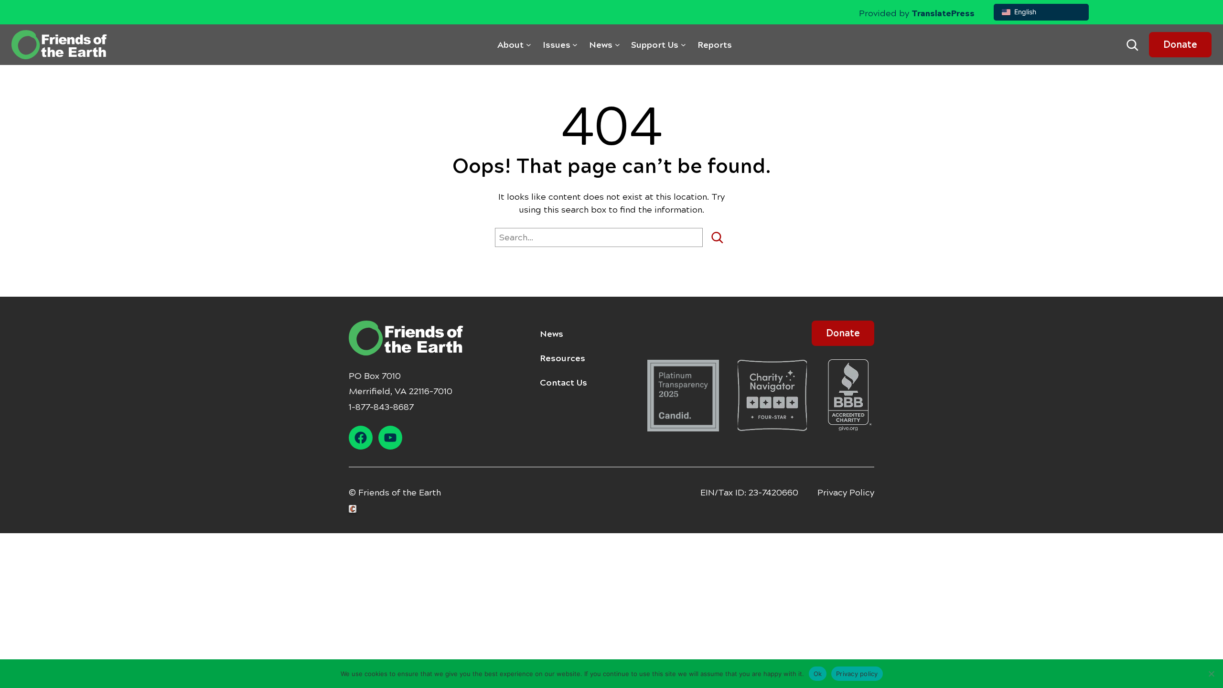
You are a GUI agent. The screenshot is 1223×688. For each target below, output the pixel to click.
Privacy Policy (845, 492)
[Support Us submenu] (683, 44)
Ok (818, 673)
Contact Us (563, 382)
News (551, 334)
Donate (1180, 45)
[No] (1211, 673)
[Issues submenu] (575, 44)
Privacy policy (857, 673)
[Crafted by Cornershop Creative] (354, 509)
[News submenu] (617, 44)
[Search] (721, 237)
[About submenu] (528, 44)
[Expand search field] (1132, 44)
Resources (562, 358)
